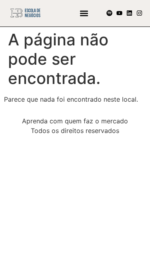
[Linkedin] (129, 13)
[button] (84, 13)
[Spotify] (109, 13)
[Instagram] (139, 13)
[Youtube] (119, 13)
